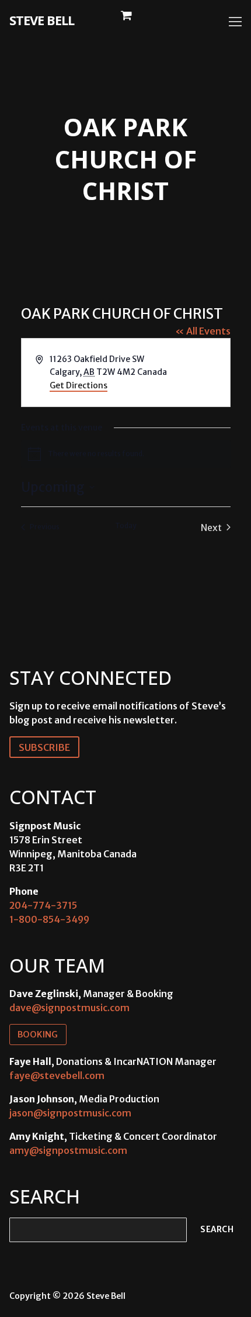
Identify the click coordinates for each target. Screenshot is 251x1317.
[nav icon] (235, 21)
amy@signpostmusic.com (68, 1150)
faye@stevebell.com (56, 1075)
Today (126, 525)
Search (216, 1230)
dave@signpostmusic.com (69, 1007)
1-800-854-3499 (49, 919)
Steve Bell (41, 20)
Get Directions (78, 385)
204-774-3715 (43, 905)
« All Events (203, 331)
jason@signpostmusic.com (70, 1113)
